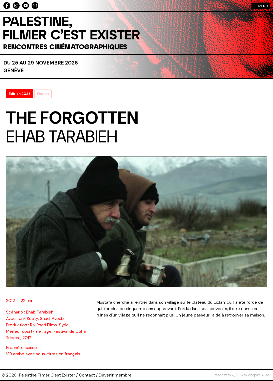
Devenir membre (115, 375)
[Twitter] (25, 5)
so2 (268, 375)
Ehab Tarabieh (61, 137)
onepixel (254, 375)
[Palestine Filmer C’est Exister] (71, 33)
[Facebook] (6, 5)
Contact (87, 375)
